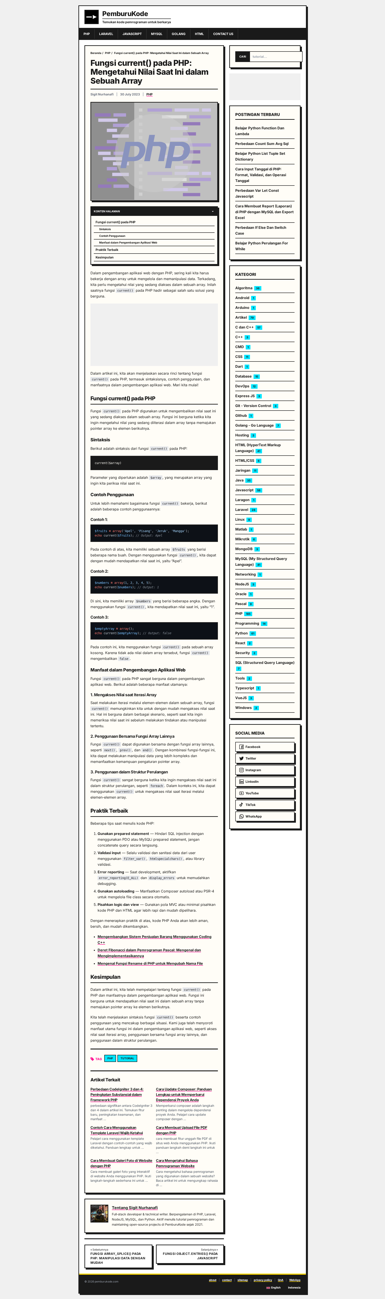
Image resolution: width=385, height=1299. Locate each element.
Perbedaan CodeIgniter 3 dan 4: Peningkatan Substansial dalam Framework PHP (116, 1094)
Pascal (243, 603)
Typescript (247, 688)
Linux (242, 519)
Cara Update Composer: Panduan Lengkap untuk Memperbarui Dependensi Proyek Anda (184, 1094)
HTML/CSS (247, 460)
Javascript (247, 490)
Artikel (244, 317)
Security (245, 653)
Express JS (247, 396)
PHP (149, 94)
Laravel (245, 509)
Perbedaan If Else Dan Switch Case (260, 230)
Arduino (244, 307)
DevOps (245, 386)
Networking (247, 574)
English (276, 1287)
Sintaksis (105, 229)
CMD (242, 347)
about (212, 1280)
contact (227, 1280)
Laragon (244, 500)
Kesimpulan (105, 257)
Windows (246, 707)
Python (244, 633)
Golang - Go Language (257, 425)
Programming (250, 623)
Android (244, 297)
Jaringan (245, 470)
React (243, 643)
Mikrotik (245, 539)
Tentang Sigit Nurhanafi (135, 1207)
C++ (241, 337)
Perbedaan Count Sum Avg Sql (262, 143)
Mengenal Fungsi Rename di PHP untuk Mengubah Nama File (150, 963)
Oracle (243, 594)
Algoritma (247, 288)
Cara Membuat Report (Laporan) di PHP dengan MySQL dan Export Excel (264, 212)
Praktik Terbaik (107, 250)
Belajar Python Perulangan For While (261, 246)
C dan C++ (247, 327)
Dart (241, 366)
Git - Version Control (255, 405)
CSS (241, 356)
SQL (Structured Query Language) (265, 665)
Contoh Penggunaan (112, 235)
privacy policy (263, 1280)
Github (243, 415)
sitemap (243, 1280)
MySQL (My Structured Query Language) (261, 561)
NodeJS (244, 584)
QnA (280, 1280)
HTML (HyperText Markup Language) (258, 448)
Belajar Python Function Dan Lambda (259, 131)
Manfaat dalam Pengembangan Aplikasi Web (128, 242)
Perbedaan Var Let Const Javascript (257, 193)
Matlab (243, 529)
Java (242, 480)
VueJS (243, 698)
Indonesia (294, 1287)
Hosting (244, 435)
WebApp (295, 1280)
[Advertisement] (154, 335)
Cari (242, 56)
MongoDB (246, 549)
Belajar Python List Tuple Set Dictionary (260, 156)
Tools (242, 678)
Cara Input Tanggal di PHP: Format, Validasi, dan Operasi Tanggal (260, 175)
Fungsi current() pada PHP (115, 222)
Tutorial (127, 1058)
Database (246, 376)
